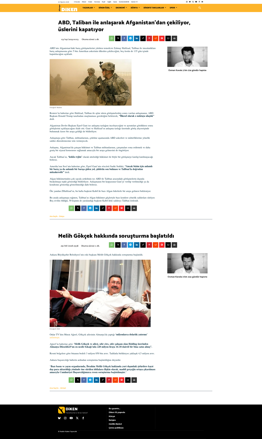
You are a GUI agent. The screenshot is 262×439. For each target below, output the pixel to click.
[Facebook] (199, 2)
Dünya (61, 216)
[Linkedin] (136, 38)
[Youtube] (196, 2)
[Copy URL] (143, 38)
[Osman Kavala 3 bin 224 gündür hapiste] (187, 57)
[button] (200, 8)
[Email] (168, 38)
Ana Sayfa (53, 216)
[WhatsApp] (111, 38)
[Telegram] (130, 38)
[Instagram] (186, 2)
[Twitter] (193, 2)
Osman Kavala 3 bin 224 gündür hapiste (187, 70)
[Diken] (67, 8)
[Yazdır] (174, 38)
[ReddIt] (155, 38)
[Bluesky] (189, 2)
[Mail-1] (202, 2)
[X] (118, 38)
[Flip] (162, 38)
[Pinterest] (149, 38)
